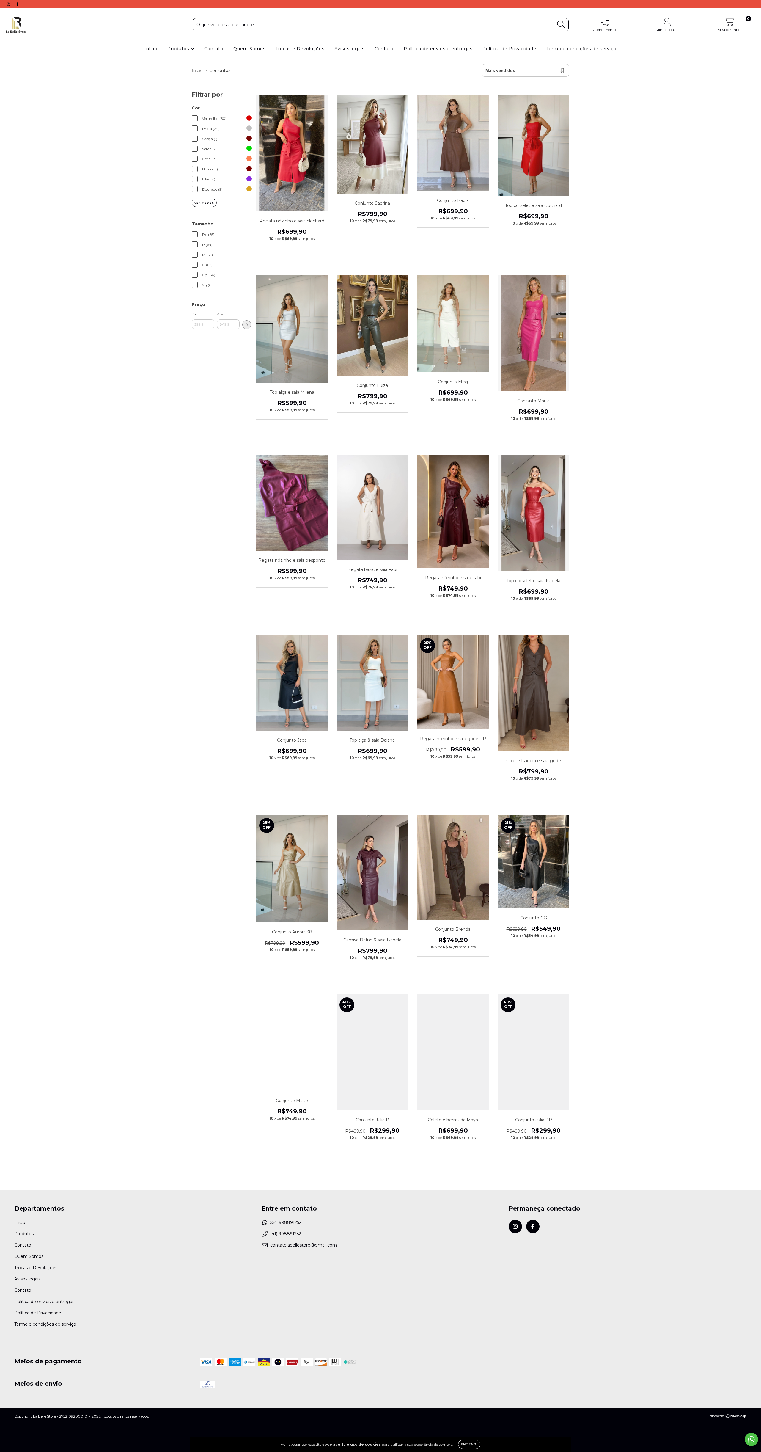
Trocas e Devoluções (300, 48)
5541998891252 (285, 1222)
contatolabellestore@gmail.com (303, 1245)
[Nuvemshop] (728, 1417)
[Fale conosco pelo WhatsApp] (751, 1439)
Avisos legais (349, 48)
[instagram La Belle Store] (8, 4)
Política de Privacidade (509, 48)
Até (220, 314)
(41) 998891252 (285, 1233)
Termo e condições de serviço (581, 48)
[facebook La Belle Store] (17, 4)
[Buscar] (561, 25)
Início (150, 48)
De (194, 314)
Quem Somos (249, 48)
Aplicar (246, 324)
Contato (213, 48)
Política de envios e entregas (438, 48)
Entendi (469, 1444)
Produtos (179, 48)
